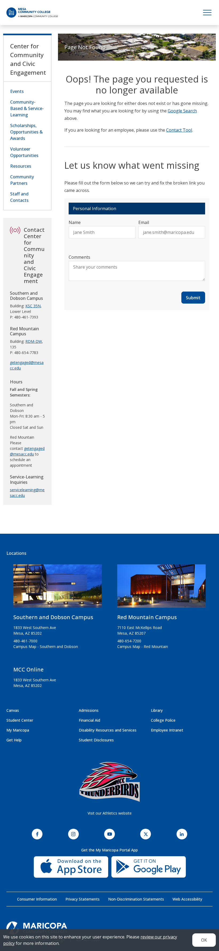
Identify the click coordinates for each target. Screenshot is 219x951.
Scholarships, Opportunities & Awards (26, 132)
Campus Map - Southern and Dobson (45, 646)
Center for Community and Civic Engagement (28, 59)
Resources (20, 166)
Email (143, 222)
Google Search (182, 111)
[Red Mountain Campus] (161, 588)
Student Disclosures (96, 739)
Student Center (19, 720)
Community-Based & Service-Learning (27, 108)
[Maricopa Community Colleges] (109, 928)
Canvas (12, 710)
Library (157, 710)
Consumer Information (37, 899)
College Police (163, 720)
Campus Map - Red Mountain (142, 646)
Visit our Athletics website (110, 813)
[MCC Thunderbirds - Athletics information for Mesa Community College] (109, 782)
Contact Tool (179, 130)
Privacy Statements (82, 899)
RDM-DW (33, 341)
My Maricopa (17, 730)
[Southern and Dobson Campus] (57, 588)
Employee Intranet (167, 730)
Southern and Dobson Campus (53, 617)
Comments (79, 257)
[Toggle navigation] (207, 12)
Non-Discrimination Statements (136, 899)
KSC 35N (33, 305)
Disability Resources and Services (107, 730)
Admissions (89, 710)
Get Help (14, 739)
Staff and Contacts (19, 197)
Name (75, 222)
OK (204, 940)
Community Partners (22, 180)
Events (17, 91)
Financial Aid (89, 720)
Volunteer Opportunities (24, 152)
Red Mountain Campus (147, 617)
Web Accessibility (187, 899)
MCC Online (28, 669)
